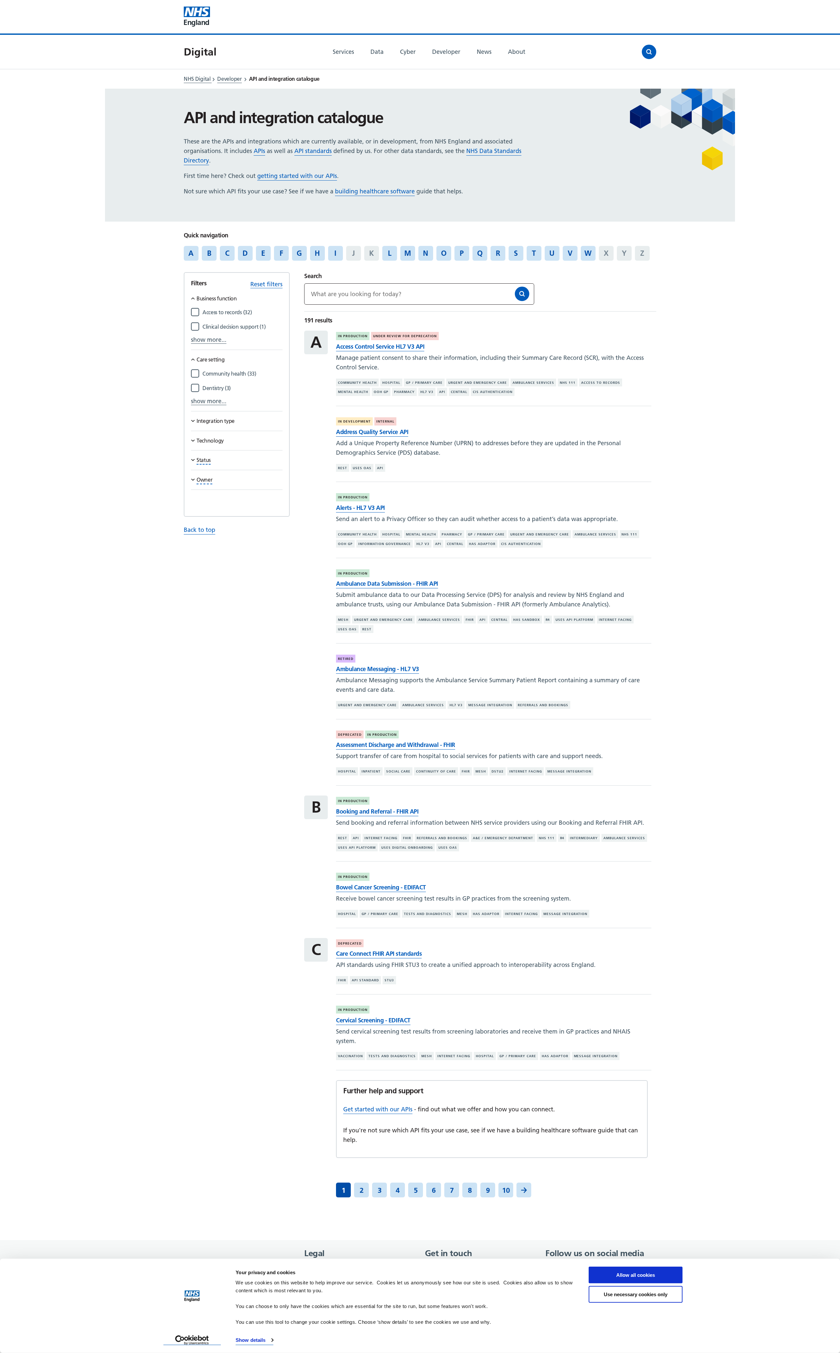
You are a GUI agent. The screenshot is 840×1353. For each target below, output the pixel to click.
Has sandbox (526, 620)
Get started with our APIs (377, 1109)
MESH (343, 620)
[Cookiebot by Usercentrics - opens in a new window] (192, 1340)
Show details (250, 1340)
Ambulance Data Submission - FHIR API (387, 583)
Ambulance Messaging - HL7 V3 (377, 669)
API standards (313, 151)
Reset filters (266, 284)
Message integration (490, 705)
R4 (548, 620)
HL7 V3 (426, 392)
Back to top (199, 530)
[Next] (523, 1190)
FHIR (470, 620)
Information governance (384, 544)
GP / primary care (424, 383)
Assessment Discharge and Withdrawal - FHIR (395, 745)
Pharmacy (404, 392)
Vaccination (350, 1056)
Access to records (600, 383)
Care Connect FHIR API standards (379, 953)
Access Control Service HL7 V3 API (380, 346)
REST (342, 468)
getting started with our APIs (297, 176)
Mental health (353, 392)
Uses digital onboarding (407, 847)
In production (353, 336)
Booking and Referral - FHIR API (377, 811)
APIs (259, 151)
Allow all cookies (635, 1275)
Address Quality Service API (372, 432)
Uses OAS (362, 468)
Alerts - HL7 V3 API (360, 508)
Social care (398, 771)
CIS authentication (493, 392)
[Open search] (649, 52)
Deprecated (350, 734)
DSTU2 (498, 771)
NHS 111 (568, 383)
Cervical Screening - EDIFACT (373, 1020)
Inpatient (371, 771)
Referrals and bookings (543, 705)
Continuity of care (436, 771)
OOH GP (381, 392)
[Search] (522, 294)
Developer (229, 79)
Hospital (391, 383)
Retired (345, 659)
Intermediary (584, 838)
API (442, 392)
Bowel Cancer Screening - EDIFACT (381, 887)
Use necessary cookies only (635, 1294)
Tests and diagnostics (427, 914)
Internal (385, 421)
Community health (357, 383)
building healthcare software (375, 191)
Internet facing (615, 620)
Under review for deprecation (405, 336)
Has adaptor (482, 544)
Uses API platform (574, 620)
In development (354, 421)
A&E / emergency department (503, 838)
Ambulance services (533, 383)
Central (459, 392)
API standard (365, 980)
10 (506, 1190)
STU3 (389, 980)
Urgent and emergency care (477, 383)
